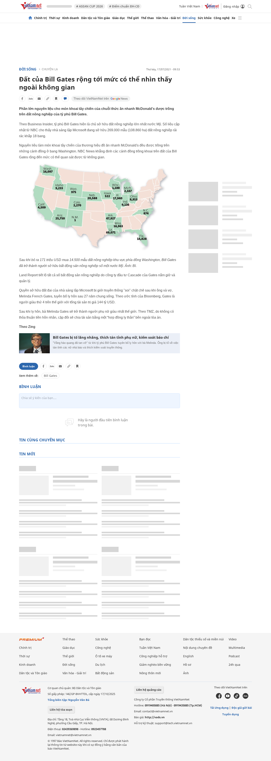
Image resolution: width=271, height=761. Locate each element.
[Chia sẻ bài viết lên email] (39, 98)
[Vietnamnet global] (211, 8)
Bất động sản (104, 673)
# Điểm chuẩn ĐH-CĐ (124, 6)
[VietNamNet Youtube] (228, 698)
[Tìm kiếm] (249, 6)
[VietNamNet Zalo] (245, 698)
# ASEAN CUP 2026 (89, 6)
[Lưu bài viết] (56, 98)
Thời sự (54, 18)
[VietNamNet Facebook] (219, 698)
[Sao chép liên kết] (47, 98)
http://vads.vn (155, 717)
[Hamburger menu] (239, 18)
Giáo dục (118, 18)
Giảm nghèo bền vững (155, 665)
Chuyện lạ (50, 69)
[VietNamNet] (30, 18)
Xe (233, 18)
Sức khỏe (205, 18)
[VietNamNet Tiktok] (236, 698)
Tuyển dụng (230, 714)
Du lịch (100, 665)
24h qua (234, 665)
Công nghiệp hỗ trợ (153, 656)
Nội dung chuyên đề (197, 648)
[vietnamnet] (31, 10)
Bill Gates (50, 376)
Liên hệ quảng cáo (148, 690)
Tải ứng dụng (219, 708)
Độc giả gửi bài (242, 708)
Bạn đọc (145, 639)
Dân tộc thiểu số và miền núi (203, 639)
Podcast (234, 656)
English (188, 656)
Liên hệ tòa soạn (61, 709)
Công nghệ (222, 18)
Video (232, 639)
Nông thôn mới (150, 673)
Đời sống (189, 18)
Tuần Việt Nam (189, 6)
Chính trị (40, 18)
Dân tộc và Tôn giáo (95, 18)
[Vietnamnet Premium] (31, 641)
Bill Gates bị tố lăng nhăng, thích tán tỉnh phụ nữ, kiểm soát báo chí (111, 337)
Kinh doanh (70, 18)
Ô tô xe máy (103, 656)
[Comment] (65, 98)
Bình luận (28, 366)
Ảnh (186, 673)
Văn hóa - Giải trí (168, 18)
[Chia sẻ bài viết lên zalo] (31, 98)
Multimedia (237, 648)
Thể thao (147, 18)
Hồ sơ (187, 665)
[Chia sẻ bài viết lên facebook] (22, 98)
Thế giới (133, 18)
